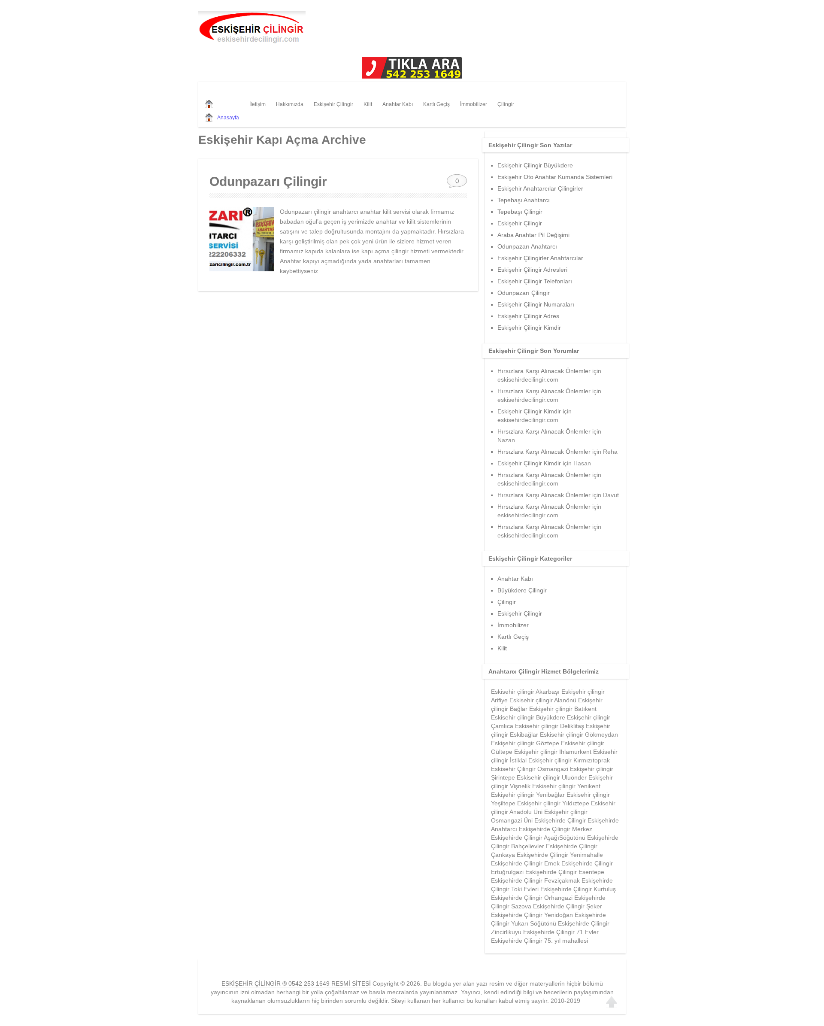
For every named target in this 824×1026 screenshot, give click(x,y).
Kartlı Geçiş (436, 104)
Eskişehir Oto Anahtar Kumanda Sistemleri (554, 176)
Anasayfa (228, 118)
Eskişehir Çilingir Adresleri (532, 269)
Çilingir (505, 104)
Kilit (368, 104)
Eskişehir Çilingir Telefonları (534, 281)
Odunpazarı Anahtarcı (527, 246)
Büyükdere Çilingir (522, 590)
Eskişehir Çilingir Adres (528, 316)
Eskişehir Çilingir (333, 104)
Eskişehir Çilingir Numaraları (535, 304)
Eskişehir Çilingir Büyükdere (535, 165)
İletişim (257, 104)
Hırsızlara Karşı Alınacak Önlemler (544, 370)
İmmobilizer (473, 104)
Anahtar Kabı (397, 104)
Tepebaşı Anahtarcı (523, 200)
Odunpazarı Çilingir (268, 181)
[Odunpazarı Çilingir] (241, 239)
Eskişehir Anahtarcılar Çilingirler (540, 188)
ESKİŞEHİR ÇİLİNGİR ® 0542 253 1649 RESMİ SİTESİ (296, 983)
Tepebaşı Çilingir (519, 211)
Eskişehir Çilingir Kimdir (529, 327)
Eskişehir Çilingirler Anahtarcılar (540, 258)
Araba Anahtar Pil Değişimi (533, 234)
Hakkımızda (289, 104)
